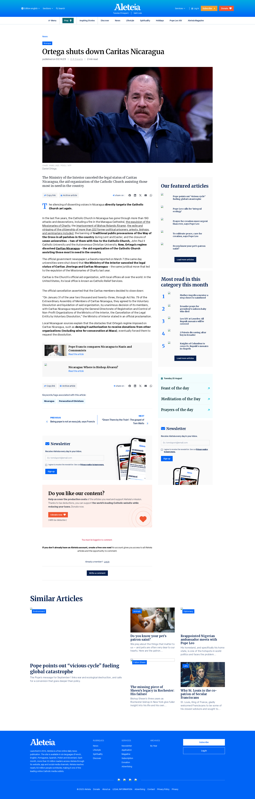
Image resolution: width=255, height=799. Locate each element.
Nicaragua (49, 401)
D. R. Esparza (76, 59)
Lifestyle (130, 20)
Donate (224, 8)
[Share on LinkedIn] (135, 195)
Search (61, 8)
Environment (39, 611)
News (117, 20)
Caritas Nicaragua (68, 248)
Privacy (175, 789)
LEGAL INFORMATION (122, 789)
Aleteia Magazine (196, 20)
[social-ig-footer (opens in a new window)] (136, 780)
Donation (126, 762)
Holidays (160, 20)
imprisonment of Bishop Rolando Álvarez (101, 225)
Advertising (127, 766)
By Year (153, 745)
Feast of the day (175, 388)
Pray (66, 20)
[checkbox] (46, 465)
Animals (137, 611)
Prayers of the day (177, 409)
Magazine (126, 754)
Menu (53, 20)
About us (106, 789)
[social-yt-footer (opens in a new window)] (119, 780)
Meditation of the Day (180, 399)
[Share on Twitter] (140, 195)
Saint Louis (138, 13)
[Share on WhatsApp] (151, 195)
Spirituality (145, 20)
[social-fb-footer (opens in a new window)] (124, 780)
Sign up (51, 471)
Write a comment (97, 573)
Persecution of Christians (71, 401)
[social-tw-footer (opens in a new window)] (130, 780)
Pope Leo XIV (176, 20)
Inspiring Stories (87, 20)
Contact (151, 789)
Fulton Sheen (139, 662)
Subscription (127, 758)
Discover (105, 20)
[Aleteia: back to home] (127, 6)
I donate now (56, 514)
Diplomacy (188, 611)
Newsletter (127, 745)
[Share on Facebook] (130, 195)
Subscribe (207, 8)
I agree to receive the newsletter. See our (76, 464)
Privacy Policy (163, 789)
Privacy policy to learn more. (92, 464)
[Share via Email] (145, 195)
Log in (196, 8)
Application (127, 750)
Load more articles (185, 259)
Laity (186, 666)
